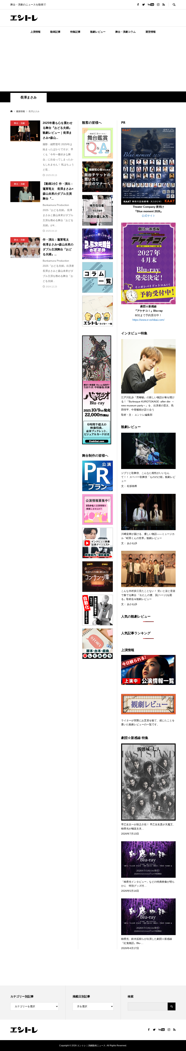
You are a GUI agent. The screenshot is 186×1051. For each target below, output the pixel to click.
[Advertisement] (93, 64)
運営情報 (150, 31)
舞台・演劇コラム (125, 31)
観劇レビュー (98, 31)
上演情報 (35, 31)
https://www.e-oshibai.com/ (148, 319)
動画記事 (55, 31)
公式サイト (148, 215)
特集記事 (75, 31)
